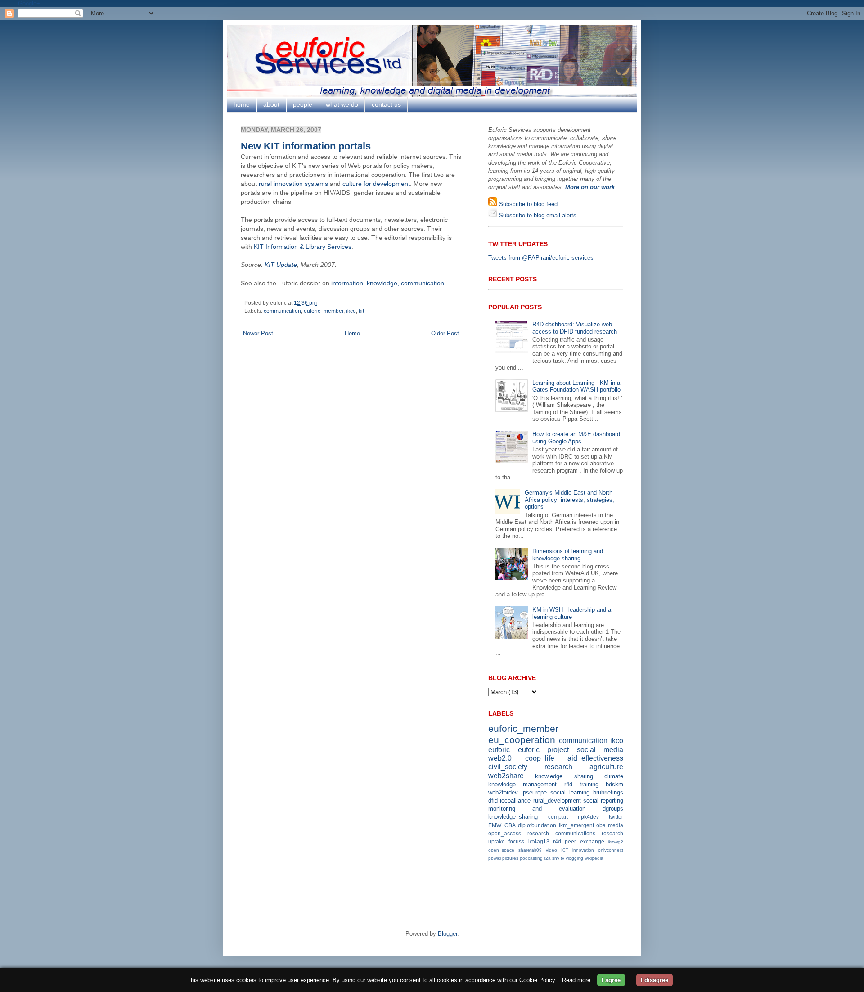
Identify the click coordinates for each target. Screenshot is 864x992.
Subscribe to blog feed (527, 204)
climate (613, 776)
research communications (561, 833)
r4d (568, 784)
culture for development (376, 183)
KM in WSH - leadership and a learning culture (571, 613)
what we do (342, 104)
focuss (516, 841)
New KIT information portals (306, 146)
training (589, 784)
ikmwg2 (615, 841)
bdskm (614, 784)
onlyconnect (610, 850)
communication (282, 311)
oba (601, 825)
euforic (499, 749)
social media (600, 749)
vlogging (574, 858)
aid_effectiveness (595, 758)
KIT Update (281, 264)
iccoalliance (515, 800)
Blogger (447, 933)
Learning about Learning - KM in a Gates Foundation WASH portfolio (576, 386)
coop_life (539, 758)
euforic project (543, 749)
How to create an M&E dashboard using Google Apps (576, 438)
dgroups (613, 808)
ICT (564, 850)
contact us (386, 104)
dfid (493, 800)
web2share (506, 776)
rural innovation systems (293, 183)
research (558, 767)
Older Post (445, 333)
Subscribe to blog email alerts (536, 215)
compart (558, 817)
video (551, 850)
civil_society (507, 767)
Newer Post (258, 333)
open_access (504, 833)
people (302, 104)
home (242, 104)
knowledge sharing (564, 776)
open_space (501, 850)
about (271, 104)
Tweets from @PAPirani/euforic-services (541, 257)
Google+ (29, 3)
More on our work (590, 187)
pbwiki (494, 858)
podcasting (531, 858)
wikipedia (594, 858)
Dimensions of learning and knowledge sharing (567, 555)
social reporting (603, 800)
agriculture (606, 767)
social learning (570, 792)
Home (352, 333)
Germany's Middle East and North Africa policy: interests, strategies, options (569, 499)
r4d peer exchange (578, 841)
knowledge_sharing (513, 816)
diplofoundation (537, 825)
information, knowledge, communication (387, 283)
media (615, 825)
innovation (583, 850)
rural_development (557, 800)
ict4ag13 (538, 841)
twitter (616, 817)
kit (361, 311)
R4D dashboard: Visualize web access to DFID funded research (574, 328)
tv (562, 858)
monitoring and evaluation (536, 808)
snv (555, 858)
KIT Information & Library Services (302, 246)
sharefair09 (530, 850)
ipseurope (534, 792)
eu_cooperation (521, 740)
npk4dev (588, 817)
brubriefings (608, 792)
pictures (510, 858)
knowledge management (522, 784)
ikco (351, 311)
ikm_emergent (576, 825)
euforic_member (323, 311)
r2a (547, 858)
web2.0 (500, 758)
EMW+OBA (502, 825)
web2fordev (503, 792)
